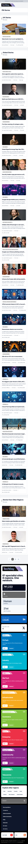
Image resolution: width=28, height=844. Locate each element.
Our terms (5, 828)
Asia (4, 791)
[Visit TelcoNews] (9, 769)
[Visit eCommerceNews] (9, 712)
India (21, 791)
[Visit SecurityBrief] (9, 750)
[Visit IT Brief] (9, 731)
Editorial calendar (7, 813)
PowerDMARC (20, 842)
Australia (10, 791)
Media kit (11, 648)
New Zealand (11, 794)
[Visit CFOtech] (9, 635)
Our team (5, 825)
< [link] (9, 559)
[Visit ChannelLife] (9, 655)
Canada (15, 791)
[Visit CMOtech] (9, 673)
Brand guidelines (6, 807)
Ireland (4, 794)
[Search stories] (24, 801)
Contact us (5, 810)
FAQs (4, 819)
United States (20, 794)
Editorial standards (7, 816)
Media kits (5, 822)
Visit (4, 648)
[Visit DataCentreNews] (9, 693)
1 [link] (12, 559)
